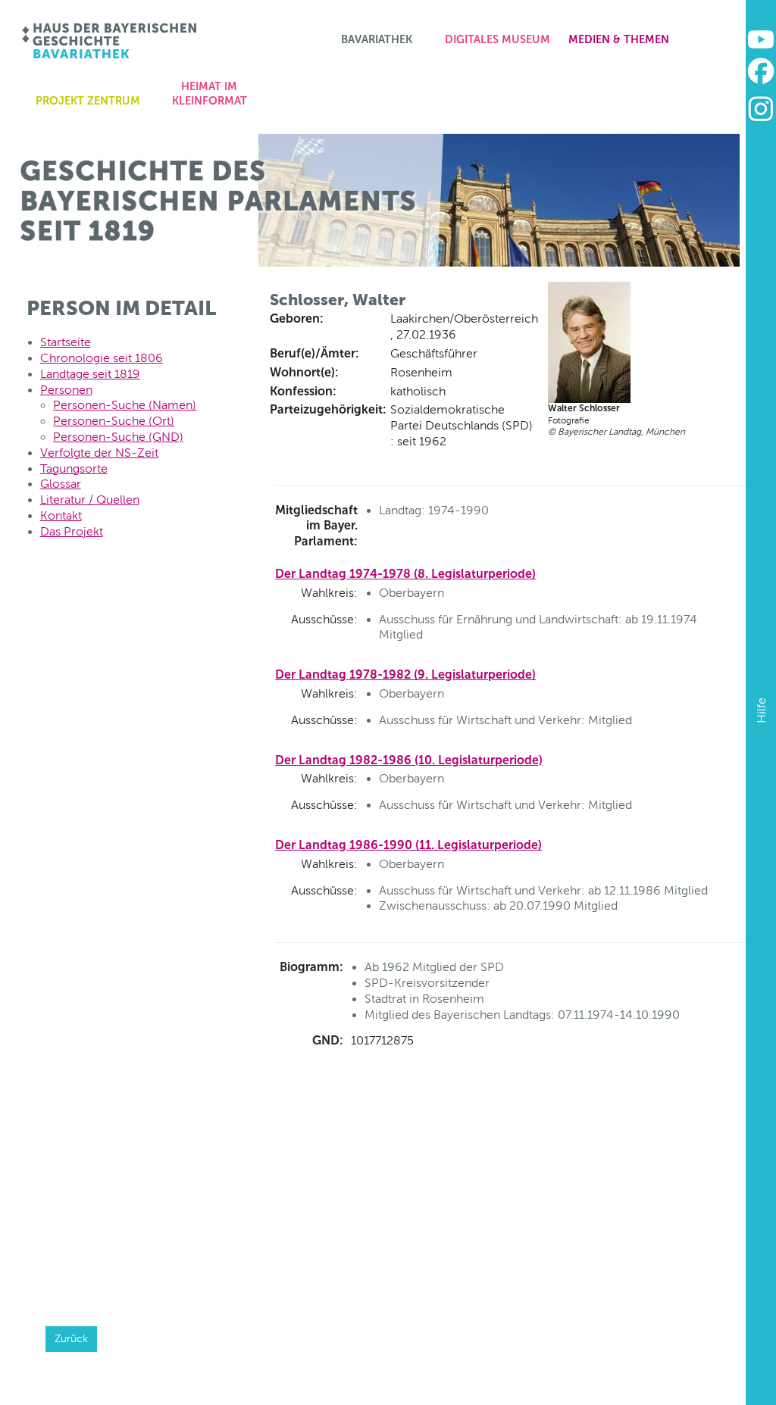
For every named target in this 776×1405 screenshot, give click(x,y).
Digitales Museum (497, 39)
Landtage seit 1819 (90, 373)
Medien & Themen (618, 39)
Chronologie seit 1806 (101, 357)
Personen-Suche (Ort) (113, 420)
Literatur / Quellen (89, 499)
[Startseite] (110, 41)
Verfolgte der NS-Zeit (99, 452)
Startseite (65, 342)
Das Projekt (71, 531)
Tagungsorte (74, 468)
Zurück (71, 1338)
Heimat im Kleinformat (209, 94)
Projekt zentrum (88, 101)
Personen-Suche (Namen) (124, 404)
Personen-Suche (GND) (118, 436)
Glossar (60, 483)
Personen (66, 389)
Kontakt (61, 515)
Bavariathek (376, 39)
